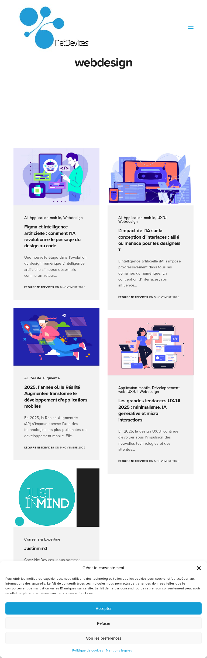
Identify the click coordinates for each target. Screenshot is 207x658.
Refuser (103, 623)
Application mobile (45, 217)
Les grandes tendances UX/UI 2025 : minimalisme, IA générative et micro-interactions (149, 410)
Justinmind (35, 548)
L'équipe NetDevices (39, 287)
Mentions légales (119, 650)
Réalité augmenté (45, 378)
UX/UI (162, 217)
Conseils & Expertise (42, 539)
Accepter (104, 608)
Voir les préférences (103, 638)
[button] (199, 568)
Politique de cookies (87, 650)
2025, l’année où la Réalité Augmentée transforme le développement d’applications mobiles (56, 396)
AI (25, 217)
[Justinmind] (56, 497)
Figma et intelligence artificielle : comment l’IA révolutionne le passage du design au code (52, 236)
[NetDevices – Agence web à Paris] (53, 28)
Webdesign (73, 217)
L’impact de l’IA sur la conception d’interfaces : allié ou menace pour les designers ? (149, 240)
